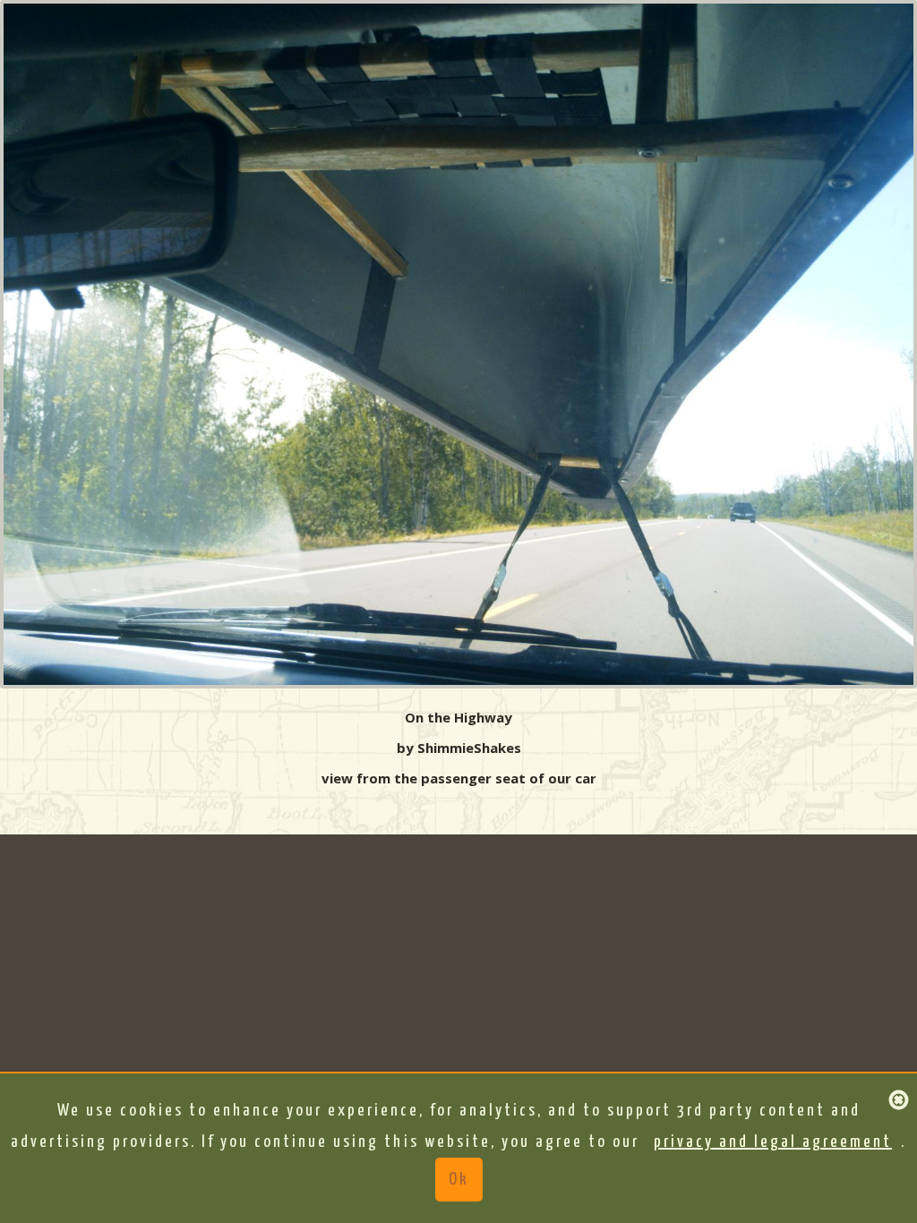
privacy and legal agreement (773, 1141)
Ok (459, 1179)
